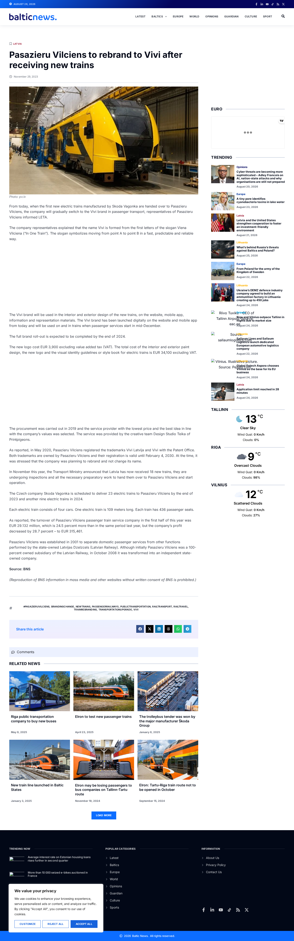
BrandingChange (62, 606)
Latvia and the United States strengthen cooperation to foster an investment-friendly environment (259, 225)
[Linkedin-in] (261, 4)
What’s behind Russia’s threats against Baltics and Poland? (258, 249)
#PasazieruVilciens (36, 606)
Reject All (55, 924)
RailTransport (162, 606)
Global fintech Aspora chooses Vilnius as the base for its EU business (258, 369)
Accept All (84, 924)
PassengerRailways (105, 606)
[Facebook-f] (256, 4)
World (194, 16)
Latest (140, 16)
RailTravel (180, 606)
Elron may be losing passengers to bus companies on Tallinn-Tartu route (103, 789)
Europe (178, 16)
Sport (267, 16)
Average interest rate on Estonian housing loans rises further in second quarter (59, 858)
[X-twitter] (283, 4)
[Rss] (278, 4)
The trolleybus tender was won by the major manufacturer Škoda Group (167, 721)
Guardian (231, 16)
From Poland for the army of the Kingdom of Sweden (258, 270)
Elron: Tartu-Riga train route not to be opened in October (167, 787)
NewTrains (83, 606)
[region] (56, 908)
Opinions (211, 16)
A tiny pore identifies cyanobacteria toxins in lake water (261, 200)
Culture (251, 16)
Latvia (17, 43)
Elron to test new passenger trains (103, 716)
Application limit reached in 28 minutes (258, 390)
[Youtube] (267, 4)
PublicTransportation (135, 606)
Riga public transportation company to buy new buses (33, 718)
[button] (140, 629)
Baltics (157, 16)
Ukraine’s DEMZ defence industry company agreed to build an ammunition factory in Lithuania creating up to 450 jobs (260, 295)
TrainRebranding (85, 609)
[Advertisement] (103, 277)
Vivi (135, 609)
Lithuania (242, 242)
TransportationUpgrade (115, 609)
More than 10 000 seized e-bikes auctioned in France (58, 874)
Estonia (241, 312)
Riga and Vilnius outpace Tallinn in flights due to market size (260, 318)
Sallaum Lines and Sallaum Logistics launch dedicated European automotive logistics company (258, 343)
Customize (28, 924)
